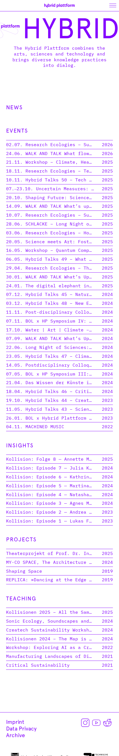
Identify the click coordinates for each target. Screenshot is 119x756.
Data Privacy (21, 728)
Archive (15, 735)
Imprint (15, 722)
